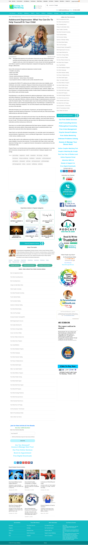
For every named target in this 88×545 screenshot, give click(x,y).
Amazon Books (16, 260)
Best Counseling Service (15, 280)
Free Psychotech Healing (15, 301)
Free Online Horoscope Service (16, 396)
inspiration (33, 155)
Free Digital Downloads (22, 456)
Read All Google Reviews (68, 264)
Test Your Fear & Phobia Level (68, 154)
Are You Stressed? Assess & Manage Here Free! (22, 446)
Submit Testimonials (31, 533)
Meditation (49, 13)
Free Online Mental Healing (15, 308)
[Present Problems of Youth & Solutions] (48, 502)
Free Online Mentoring (68, 135)
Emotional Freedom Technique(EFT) (17, 316)
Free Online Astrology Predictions (17, 392)
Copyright (29, 535)
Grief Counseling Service (68, 123)
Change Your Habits (44, 265)
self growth (22, 161)
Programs (11, 527)
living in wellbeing (23, 158)
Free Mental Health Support (15, 380)
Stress (37, 13)
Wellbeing (26, 13)
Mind (62, 13)
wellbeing (34, 164)
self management (17, 164)
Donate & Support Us (68, 163)
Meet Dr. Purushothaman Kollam (16, 412)
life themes (15, 158)
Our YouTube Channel (49, 527)
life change (39, 155)
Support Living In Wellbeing (50, 533)
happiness (22, 155)
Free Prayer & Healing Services (16, 360)
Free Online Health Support (15, 364)
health (27, 155)
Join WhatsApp (39, 6)
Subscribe (22, 440)
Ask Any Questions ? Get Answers (17, 408)
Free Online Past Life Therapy (16, 404)
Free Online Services (31, 525)
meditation (32, 158)
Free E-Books (23, 261)
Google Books (23, 260)
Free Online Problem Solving (16, 376)
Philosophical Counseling (68, 126)
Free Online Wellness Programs (16, 372)
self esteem (15, 161)
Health (32, 13)
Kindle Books (30, 260)
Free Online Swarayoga (15, 352)
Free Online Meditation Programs (17, 348)
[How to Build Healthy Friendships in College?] (32, 479)
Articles (72, 13)
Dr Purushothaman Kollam (69, 315)
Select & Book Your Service (16, 416)
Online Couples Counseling (15, 289)
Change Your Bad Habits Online (16, 285)
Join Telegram (38, 7)
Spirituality (45, 1)
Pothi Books (42, 260)
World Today (39, 1)
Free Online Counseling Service (16, 277)
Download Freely (30, 530)
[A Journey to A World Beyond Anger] (48, 479)
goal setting (15, 155)
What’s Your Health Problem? (16, 368)
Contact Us (68, 1)
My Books (10, 260)
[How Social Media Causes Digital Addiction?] (16, 479)
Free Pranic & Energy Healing (16, 328)
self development (46, 158)
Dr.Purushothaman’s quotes (68, 311)
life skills (46, 155)
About (10, 533)
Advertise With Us (68, 160)
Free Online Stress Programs (16, 340)
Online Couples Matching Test (68, 148)
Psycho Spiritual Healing (15, 296)
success (29, 164)
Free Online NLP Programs (15, 388)
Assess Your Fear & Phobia (16, 332)
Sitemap (45, 542)
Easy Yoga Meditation (14, 344)
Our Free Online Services (22, 450)
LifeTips (43, 13)
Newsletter (11, 525)
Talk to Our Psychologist (15, 313)
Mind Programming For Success (16, 320)
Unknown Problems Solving (68, 138)
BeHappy (56, 13)
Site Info (13, 1)
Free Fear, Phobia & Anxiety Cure (17, 336)
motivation (38, 158)
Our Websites (26, 1)
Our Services (33, 1)
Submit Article (15, 265)
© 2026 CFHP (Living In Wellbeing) (14, 542)
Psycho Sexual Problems (68, 132)
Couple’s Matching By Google (68, 151)
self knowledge (45, 161)
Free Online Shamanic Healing (16, 356)
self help (28, 161)
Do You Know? (19, 1)
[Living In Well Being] (16, 8)
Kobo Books (36, 260)
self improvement (36, 161)
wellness (40, 164)
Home (10, 1)
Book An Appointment (22, 453)
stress (23, 164)
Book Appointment (29, 265)
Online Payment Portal (68, 157)
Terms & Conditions (49, 535)
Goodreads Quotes (75, 318)
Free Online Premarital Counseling (17, 292)
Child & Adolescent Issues (16, 16)
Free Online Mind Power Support (16, 384)
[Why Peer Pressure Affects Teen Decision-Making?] (16, 502)
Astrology (29, 527)
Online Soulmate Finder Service (16, 400)
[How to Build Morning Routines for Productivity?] (32, 505)
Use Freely (51, 1)
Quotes (67, 13)
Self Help (20, 13)
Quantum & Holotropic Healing (16, 304)
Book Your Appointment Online (16, 273)
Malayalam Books (16, 261)
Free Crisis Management (68, 129)
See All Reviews (67, 262)
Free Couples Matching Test (16, 324)
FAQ (10, 535)
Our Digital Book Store (49, 525)
